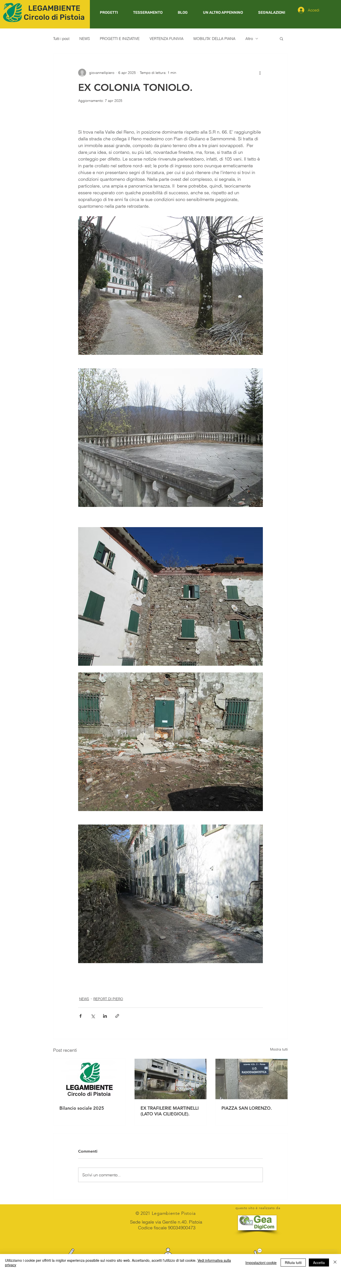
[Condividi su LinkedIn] (105, 1016)
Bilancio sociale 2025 (81, 1108)
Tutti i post (61, 38)
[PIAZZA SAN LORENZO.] (251, 1079)
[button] (108, 12)
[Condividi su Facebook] (80, 1016)
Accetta (319, 1262)
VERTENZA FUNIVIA (166, 38)
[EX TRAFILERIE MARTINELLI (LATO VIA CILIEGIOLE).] (171, 1079)
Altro (249, 38)
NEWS (84, 38)
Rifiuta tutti (293, 1262)
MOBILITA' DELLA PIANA (214, 38)
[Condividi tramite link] (117, 1016)
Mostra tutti (279, 1049)
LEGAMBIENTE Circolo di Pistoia (54, 13)
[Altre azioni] (260, 73)
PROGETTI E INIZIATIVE (120, 38)
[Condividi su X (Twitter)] (92, 1016)
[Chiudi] (335, 1262)
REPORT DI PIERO (108, 999)
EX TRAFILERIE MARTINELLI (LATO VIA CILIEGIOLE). (170, 1111)
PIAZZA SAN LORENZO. (246, 1108)
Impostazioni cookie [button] (261, 1262)
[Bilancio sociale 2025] (89, 1079)
